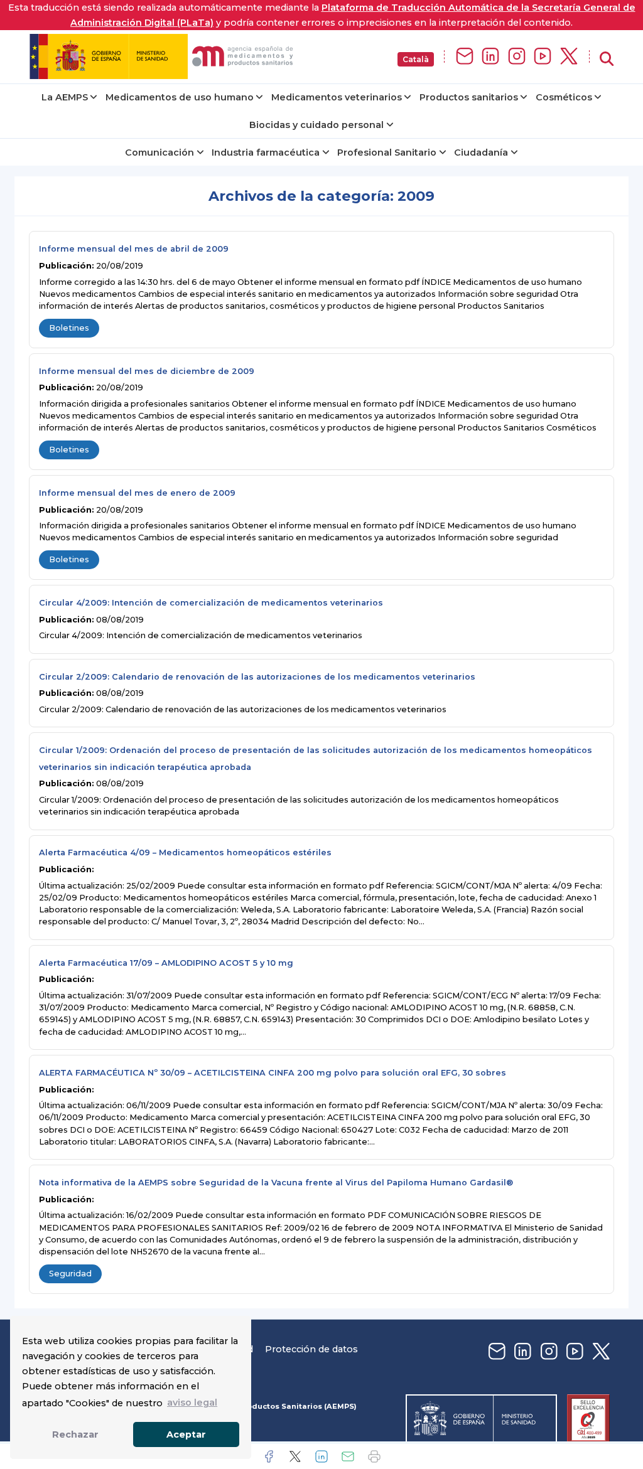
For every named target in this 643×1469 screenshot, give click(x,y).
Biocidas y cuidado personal (316, 125)
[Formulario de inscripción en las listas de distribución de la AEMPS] (465, 57)
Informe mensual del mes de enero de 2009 (137, 493)
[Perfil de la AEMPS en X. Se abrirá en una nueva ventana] (569, 57)
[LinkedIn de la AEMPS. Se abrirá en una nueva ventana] (490, 57)
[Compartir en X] (295, 1456)
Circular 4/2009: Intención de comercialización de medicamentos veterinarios (211, 602)
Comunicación (159, 152)
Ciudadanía (481, 152)
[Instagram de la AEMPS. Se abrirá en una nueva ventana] (517, 57)
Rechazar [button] (75, 1434)
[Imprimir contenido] (374, 1456)
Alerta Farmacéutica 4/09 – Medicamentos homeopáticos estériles (185, 852)
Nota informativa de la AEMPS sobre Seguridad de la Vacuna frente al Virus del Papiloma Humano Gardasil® (276, 1182)
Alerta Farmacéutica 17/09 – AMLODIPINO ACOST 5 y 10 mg (166, 963)
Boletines (69, 328)
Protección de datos (311, 1349)
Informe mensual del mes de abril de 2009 (134, 249)
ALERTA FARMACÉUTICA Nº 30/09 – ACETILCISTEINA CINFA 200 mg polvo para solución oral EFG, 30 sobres (272, 1072)
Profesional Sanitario (386, 152)
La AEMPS (64, 97)
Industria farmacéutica (266, 152)
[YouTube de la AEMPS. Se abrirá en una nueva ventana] (542, 57)
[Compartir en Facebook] (268, 1456)
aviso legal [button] (192, 1402)
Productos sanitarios (468, 97)
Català (416, 59)
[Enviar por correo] (347, 1456)
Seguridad (70, 1273)
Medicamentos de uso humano (179, 97)
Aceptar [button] (186, 1434)
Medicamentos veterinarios (336, 97)
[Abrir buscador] (606, 59)
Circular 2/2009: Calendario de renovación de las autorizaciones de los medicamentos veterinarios (257, 676)
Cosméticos (564, 97)
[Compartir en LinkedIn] (321, 1456)
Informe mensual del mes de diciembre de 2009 (146, 371)
